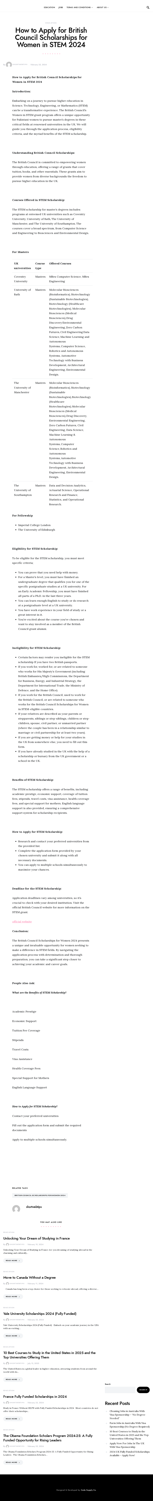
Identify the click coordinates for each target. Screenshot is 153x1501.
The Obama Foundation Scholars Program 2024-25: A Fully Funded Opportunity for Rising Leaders (47, 1438)
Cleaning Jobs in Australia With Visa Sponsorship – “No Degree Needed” (127, 1415)
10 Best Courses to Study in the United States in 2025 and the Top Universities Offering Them (49, 1355)
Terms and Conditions (79, 7)
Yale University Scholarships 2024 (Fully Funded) (39, 1313)
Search (108, 1384)
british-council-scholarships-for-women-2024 (40, 1195)
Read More (11, 1260)
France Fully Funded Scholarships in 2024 (35, 1396)
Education (49, 7)
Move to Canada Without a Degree (29, 1277)
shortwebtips (20, 64)
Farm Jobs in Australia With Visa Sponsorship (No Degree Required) (130, 1425)
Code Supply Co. (89, 1490)
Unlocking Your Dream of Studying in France (36, 1238)
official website (22, 921)
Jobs (61, 7)
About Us (102, 7)
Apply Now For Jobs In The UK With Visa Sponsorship (127, 1445)
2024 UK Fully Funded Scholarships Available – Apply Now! (130, 1453)
